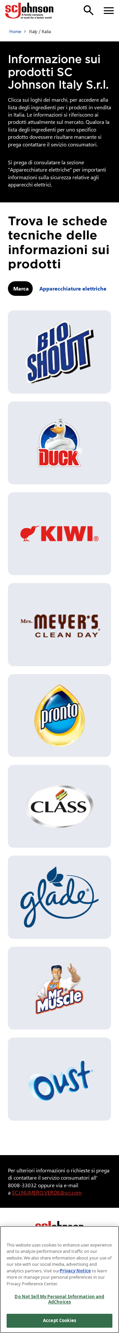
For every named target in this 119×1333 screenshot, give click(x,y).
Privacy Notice (75, 1271)
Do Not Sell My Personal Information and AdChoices (59, 1299)
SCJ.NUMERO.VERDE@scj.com (47, 1192)
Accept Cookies (59, 1320)
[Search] (88, 10)
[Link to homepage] (29, 11)
